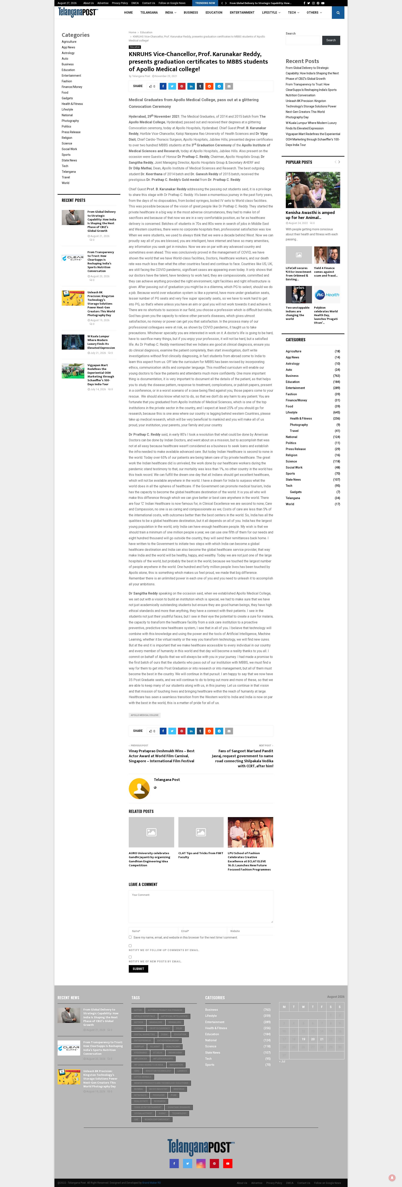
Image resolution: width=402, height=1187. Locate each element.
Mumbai (138, 1089)
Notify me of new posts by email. (155, 961)
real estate (141, 1101)
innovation (176, 1065)
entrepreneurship (168, 1040)
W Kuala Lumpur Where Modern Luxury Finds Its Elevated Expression (101, 342)
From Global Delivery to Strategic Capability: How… (260, 3)
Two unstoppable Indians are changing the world (297, 313)
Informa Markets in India (148, 1065)
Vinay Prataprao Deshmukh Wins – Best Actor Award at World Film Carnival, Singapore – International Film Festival (162, 756)
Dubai (164, 1034)
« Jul (282, 1061)
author (138, 1022)
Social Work (69, 149)
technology (179, 1113)
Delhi (179, 1028)
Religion (67, 137)
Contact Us (148, 3)
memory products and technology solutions (161, 1083)
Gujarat (155, 1046)
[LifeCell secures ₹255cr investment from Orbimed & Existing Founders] (299, 255)
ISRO (136, 1071)
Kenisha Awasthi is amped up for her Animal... (310, 215)
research (159, 1101)
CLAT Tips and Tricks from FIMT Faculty (200, 855)
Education (214, 12)
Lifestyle (269, 12)
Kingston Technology (158, 1071)
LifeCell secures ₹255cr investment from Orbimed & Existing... (298, 274)
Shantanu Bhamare (179, 1107)
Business (191, 12)
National (67, 115)
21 (321, 1039)
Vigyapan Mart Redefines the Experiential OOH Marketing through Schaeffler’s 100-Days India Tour (101, 375)
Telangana (149, 12)
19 (303, 1039)
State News (69, 160)
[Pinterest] (214, 1163)
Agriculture (69, 41)
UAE (136, 1119)
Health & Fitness (72, 104)
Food (65, 92)
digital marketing (144, 1034)
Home (128, 12)
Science (67, 143)
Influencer (140, 1059)
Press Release (71, 132)
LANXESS (182, 1071)
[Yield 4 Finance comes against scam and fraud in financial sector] (327, 255)
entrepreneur (142, 1040)
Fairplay (139, 1046)
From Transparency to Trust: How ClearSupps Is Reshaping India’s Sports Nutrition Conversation (101, 262)
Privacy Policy (120, 3)
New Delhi (179, 1089)
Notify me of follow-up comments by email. (164, 950)
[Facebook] (174, 1163)
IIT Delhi (157, 1053)
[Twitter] (187, 1163)
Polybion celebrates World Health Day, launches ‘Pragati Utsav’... (326, 315)
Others (312, 12)
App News (68, 47)
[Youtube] (227, 1163)
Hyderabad (140, 1053)
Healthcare (173, 1046)
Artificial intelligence (174, 1016)
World (65, 183)
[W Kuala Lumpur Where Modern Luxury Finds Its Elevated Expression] (73, 342)
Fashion (67, 81)
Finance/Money (72, 87)
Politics (66, 126)
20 (312, 1039)
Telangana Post (141, 76)
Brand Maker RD (151, 1182)
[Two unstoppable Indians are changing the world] (299, 294)
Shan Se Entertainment (147, 1107)
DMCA (135, 3)
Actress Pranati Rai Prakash (165, 1010)
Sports (66, 154)
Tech (292, 12)
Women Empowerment (157, 1119)
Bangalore (155, 1022)
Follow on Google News (172, 3)
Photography (70, 120)
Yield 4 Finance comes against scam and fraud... (326, 272)
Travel (66, 177)
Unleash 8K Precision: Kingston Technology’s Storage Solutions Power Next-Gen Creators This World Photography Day (101, 304)
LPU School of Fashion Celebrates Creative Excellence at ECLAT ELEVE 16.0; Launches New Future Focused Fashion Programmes (249, 861)
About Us (88, 3)
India (169, 12)
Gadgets (67, 98)
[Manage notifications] (392, 1177)
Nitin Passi (140, 1095)
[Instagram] (201, 1163)
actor (138, 1010)
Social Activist (143, 1113)
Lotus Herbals (142, 1077)
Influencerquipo (163, 1059)
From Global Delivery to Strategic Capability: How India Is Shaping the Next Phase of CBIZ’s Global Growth (102, 221)
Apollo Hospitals (144, 1016)
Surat (162, 1113)
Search (291, 33)
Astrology (68, 53)
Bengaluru (175, 1022)
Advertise (102, 3)
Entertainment (242, 12)
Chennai (138, 1028)
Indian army (175, 1053)
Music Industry (158, 1089)
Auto (65, 58)
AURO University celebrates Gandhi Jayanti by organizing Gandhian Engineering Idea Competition (149, 859)
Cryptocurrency (160, 1028)
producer (159, 1095)
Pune (174, 1095)
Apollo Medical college (144, 715)
